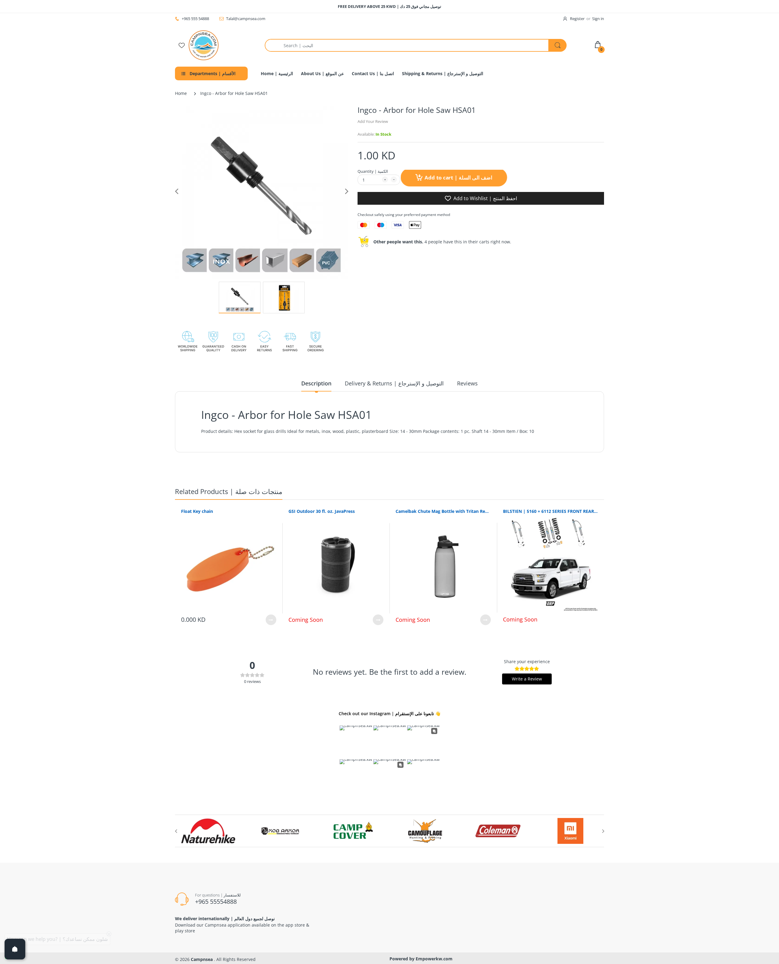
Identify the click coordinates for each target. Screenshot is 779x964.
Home (181, 93)
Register (577, 18)
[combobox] (415, 45)
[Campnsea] (203, 45)
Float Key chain (197, 511)
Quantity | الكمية (373, 171)
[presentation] (176, 831)
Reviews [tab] (467, 383)
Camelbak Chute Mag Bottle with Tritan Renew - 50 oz (443, 511)
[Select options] (271, 619)
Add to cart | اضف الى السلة (457, 177)
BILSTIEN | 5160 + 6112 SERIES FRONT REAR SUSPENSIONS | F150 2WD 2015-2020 (550, 511)
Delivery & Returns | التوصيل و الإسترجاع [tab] (394, 383)
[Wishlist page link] (182, 45)
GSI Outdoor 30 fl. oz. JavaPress (321, 511)
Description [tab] (316, 383)
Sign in (598, 18)
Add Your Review (373, 121)
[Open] (15, 949)
